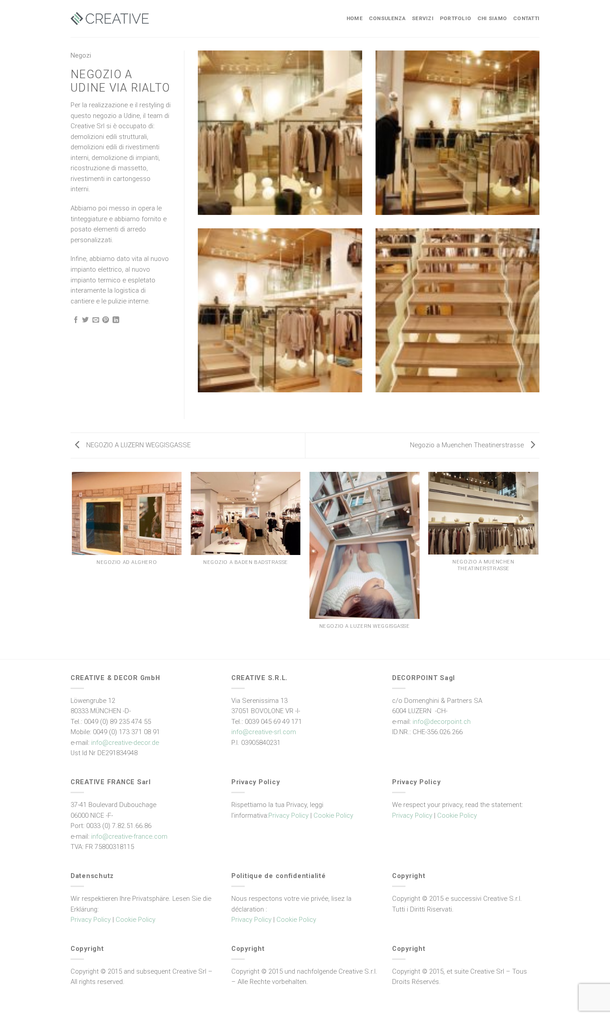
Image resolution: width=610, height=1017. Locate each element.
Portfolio (455, 18)
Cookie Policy (333, 815)
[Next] (538, 565)
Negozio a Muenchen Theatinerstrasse (468, 445)
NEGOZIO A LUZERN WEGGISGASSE (137, 445)
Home (355, 18)
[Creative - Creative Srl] (110, 18)
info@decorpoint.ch (442, 722)
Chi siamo (492, 18)
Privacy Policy (288, 815)
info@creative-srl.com (263, 732)
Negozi (81, 55)
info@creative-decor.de (125, 743)
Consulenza (387, 18)
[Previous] (72, 565)
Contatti (526, 18)
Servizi (423, 18)
